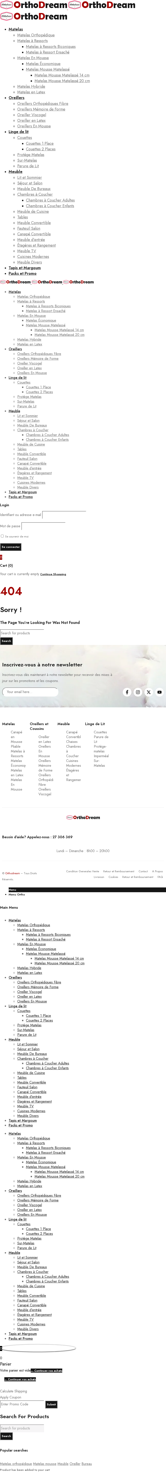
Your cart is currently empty (19, 573)
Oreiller (75, 1463)
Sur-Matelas (99, 763)
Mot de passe (10, 526)
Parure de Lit (101, 739)
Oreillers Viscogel (44, 792)
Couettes (100, 732)
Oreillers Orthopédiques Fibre (49, 780)
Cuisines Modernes (73, 763)
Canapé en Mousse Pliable (16, 739)
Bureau (86, 1463)
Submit (51, 1404)
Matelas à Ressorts (18, 753)
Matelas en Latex (17, 773)
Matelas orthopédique (16, 1463)
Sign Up (108, 692)
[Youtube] (159, 692)
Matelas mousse (44, 1463)
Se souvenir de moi (16, 536)
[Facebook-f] (127, 692)
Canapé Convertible (74, 734)
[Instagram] (138, 692)
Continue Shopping (53, 574)
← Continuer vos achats (46, 1371)
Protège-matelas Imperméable (103, 751)
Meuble (63, 1463)
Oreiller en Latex (44, 739)
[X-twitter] (148, 692)
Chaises (72, 741)
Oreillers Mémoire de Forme (45, 765)
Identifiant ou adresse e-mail (20, 514)
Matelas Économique (20, 763)
